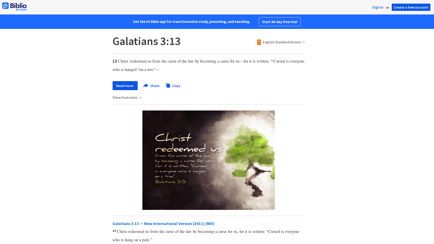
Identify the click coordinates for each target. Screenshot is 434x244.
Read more (125, 85)
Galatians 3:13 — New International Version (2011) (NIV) (164, 223)
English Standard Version (282, 42)
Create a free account (411, 7)
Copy (176, 85)
